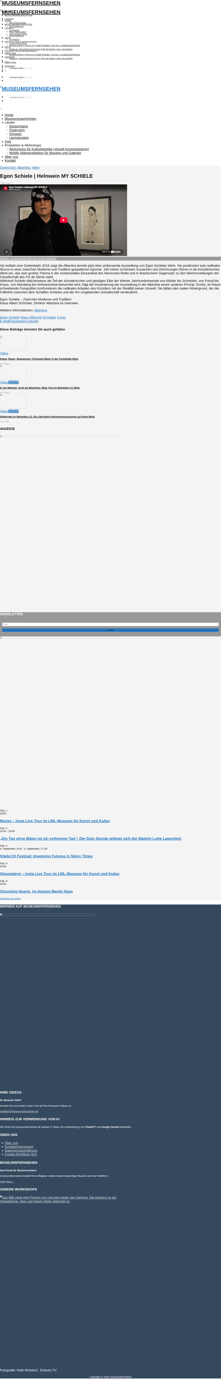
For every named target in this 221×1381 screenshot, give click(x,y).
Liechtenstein (18, 43)
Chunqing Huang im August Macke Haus (36, 891)
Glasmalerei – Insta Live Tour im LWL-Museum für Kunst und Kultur (59, 874)
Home (8, 20)
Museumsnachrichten (18, 15)
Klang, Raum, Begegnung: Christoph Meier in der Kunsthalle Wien (39, 358)
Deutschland (17, 32)
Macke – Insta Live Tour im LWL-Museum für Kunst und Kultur (55, 821)
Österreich (16, 26)
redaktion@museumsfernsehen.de (19, 1111)
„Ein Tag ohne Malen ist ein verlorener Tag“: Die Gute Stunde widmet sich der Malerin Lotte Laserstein (90, 838)
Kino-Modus (47, 258)
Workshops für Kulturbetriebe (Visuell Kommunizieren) (44, 45)
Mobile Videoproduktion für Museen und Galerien (41, 49)
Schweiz (14, 39)
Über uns (10, 62)
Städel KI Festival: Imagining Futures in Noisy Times (46, 856)
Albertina (23, 167)
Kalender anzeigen (10, 898)
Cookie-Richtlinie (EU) (21, 1154)
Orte (8, 38)
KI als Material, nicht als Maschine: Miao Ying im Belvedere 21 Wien (40, 387)
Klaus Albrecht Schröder (38, 317)
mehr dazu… (7, 1181)
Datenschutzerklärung (21, 1150)
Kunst (61, 317)
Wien (35, 167)
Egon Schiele (9, 317)
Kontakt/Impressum (19, 1147)
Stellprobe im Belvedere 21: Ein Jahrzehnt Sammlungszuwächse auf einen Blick (47, 416)
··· (6, 70)
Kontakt (10, 66)
